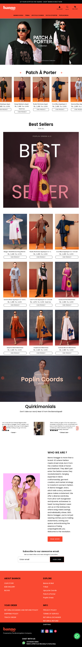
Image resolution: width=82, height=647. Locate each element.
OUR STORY (9, 583)
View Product (22, 112)
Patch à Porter (51, 15)
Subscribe (57, 559)
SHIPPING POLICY (11, 613)
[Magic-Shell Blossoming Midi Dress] (15, 232)
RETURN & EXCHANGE (52, 617)
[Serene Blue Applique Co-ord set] (15, 279)
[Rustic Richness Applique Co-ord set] (41, 89)
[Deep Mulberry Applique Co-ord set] (22, 89)
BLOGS (7, 590)
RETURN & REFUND (50, 621)
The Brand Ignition (18, 633)
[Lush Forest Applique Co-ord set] (41, 279)
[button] (77, 428)
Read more (55, 539)
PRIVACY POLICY (50, 610)
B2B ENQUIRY (9, 587)
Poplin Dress (63, 15)
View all (41, 128)
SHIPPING (47, 624)
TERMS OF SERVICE (51, 613)
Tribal (27, 15)
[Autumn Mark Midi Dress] (15, 328)
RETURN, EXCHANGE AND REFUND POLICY (21, 610)
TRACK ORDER (10, 617)
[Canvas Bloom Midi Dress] (67, 328)
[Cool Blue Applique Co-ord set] (60, 89)
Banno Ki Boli (18, 15)
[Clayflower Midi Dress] (41, 328)
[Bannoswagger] (9, 8)
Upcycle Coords (37, 15)
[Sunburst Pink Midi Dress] (67, 279)
